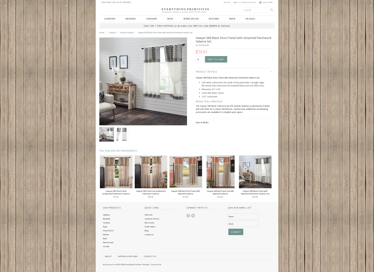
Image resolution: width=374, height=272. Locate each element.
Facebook (188, 216)
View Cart (148, 215)
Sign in (236, 2)
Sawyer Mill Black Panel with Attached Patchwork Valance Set (255, 192)
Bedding (131, 19)
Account (227, 2)
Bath (232, 19)
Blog (146, 230)
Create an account (248, 2)
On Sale (250, 19)
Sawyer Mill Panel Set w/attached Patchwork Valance (151, 192)
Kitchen (214, 19)
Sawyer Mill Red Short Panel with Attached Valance (185, 192)
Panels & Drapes (127, 32)
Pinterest (193, 216)
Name (231, 216)
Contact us (149, 234)
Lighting (109, 19)
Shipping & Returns (128, 256)
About (108, 256)
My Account (149, 222)
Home (101, 32)
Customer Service (152, 219)
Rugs (170, 19)
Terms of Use (156, 264)
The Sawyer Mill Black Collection (211, 106)
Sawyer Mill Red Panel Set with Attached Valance (220, 192)
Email (231, 224)
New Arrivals (108, 242)
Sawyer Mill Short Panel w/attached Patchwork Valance (116, 192)
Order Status (150, 226)
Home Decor (191, 19)
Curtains (151, 19)
